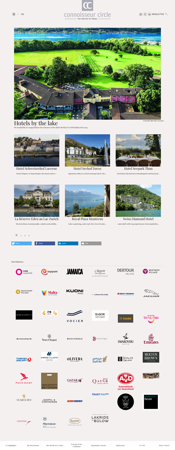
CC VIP (142, 445)
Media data (120, 445)
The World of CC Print (54, 445)
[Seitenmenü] (14, 14)
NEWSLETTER (158, 14)
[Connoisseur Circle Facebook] (145, 14)
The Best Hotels (33, 445)
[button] (21, 243)
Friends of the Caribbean (76, 445)
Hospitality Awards (98, 445)
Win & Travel (164, 445)
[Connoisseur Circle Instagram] (141, 14)
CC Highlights (11, 445)
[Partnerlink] (24, 272)
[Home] (87, 11)
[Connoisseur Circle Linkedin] (149, 14)
